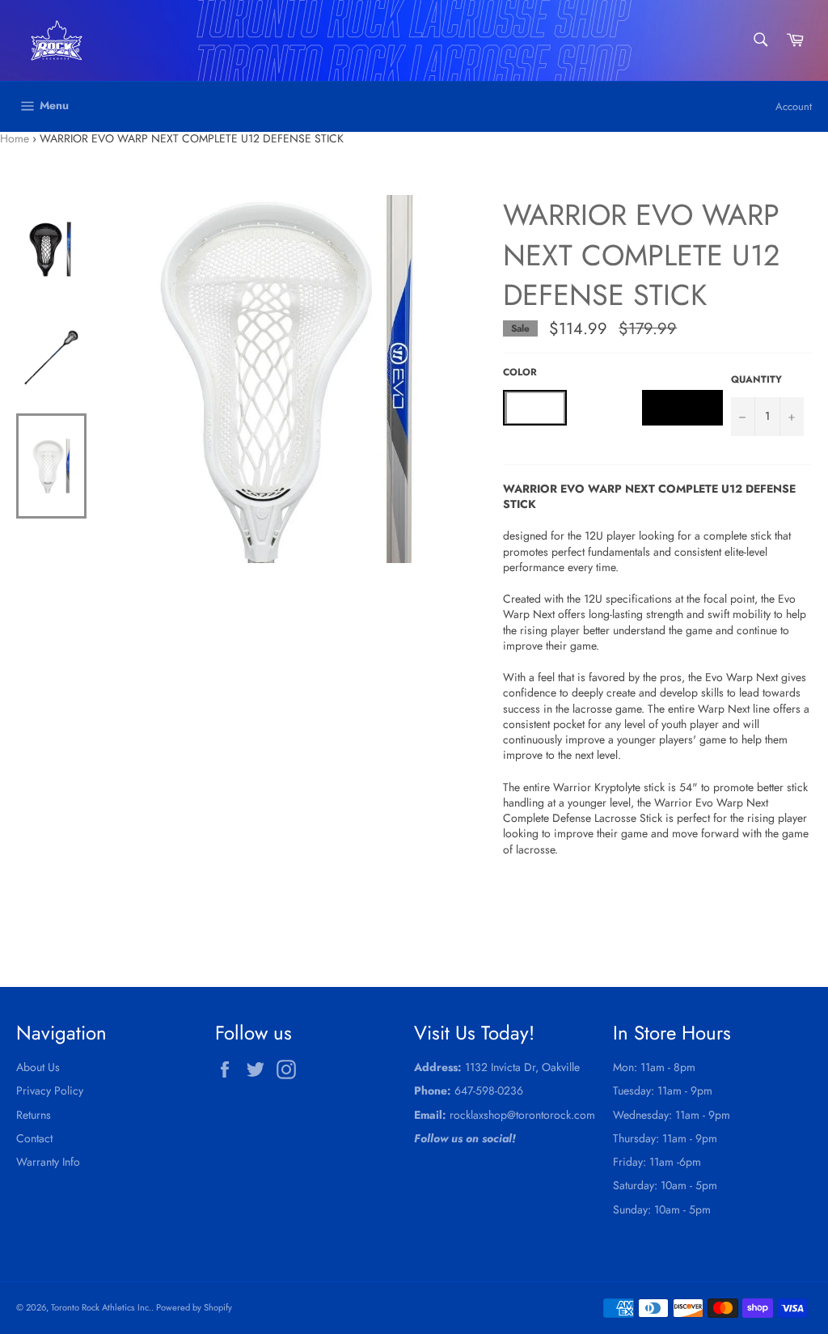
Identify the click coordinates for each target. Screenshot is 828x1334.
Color (520, 372)
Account (793, 106)
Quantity (756, 379)
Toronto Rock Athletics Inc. (101, 1307)
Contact (34, 1138)
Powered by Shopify (194, 1307)
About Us (38, 1067)
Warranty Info (48, 1162)
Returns (33, 1115)
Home (14, 138)
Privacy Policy (49, 1090)
